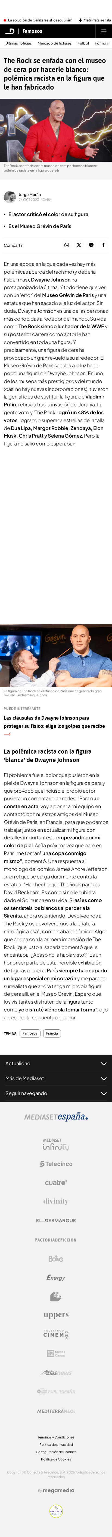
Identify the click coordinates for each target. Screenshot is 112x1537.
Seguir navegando (26, 1093)
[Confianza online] (56, 1516)
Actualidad (17, 1063)
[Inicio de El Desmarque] (10, 31)
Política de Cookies (56, 1459)
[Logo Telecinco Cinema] (56, 1335)
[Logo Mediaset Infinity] (56, 1145)
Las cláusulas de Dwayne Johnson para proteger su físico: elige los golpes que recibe (54, 722)
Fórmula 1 (102, 43)
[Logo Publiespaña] (56, 1392)
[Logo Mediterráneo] (56, 1411)
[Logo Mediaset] (56, 1120)
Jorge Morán (30, 194)
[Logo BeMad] (56, 1297)
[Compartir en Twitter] (79, 245)
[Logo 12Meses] (56, 1353)
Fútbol (83, 43)
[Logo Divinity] (56, 1202)
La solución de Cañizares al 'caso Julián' (40, 20)
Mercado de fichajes (55, 43)
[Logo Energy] (56, 1278)
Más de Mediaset (24, 1078)
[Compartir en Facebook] (103, 245)
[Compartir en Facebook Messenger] (91, 245)
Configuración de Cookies (56, 1452)
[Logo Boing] (56, 1259)
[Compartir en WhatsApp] (66, 245)
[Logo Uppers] (56, 1316)
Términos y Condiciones (56, 1437)
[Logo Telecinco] (56, 1164)
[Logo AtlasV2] (56, 1372)
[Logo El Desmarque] (56, 1220)
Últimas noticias (18, 43)
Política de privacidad (56, 1445)
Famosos (32, 31)
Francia (52, 1033)
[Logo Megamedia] (58, 1491)
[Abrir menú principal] (104, 31)
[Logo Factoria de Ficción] (56, 1240)
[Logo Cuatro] (56, 1183)
